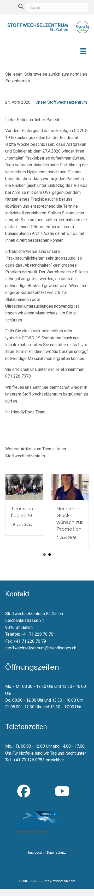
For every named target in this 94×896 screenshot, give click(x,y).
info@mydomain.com (59, 881)
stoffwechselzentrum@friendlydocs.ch (40, 647)
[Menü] (83, 51)
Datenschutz (56, 852)
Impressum (36, 852)
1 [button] (44, 554)
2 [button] (49, 554)
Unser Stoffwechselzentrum (61, 102)
